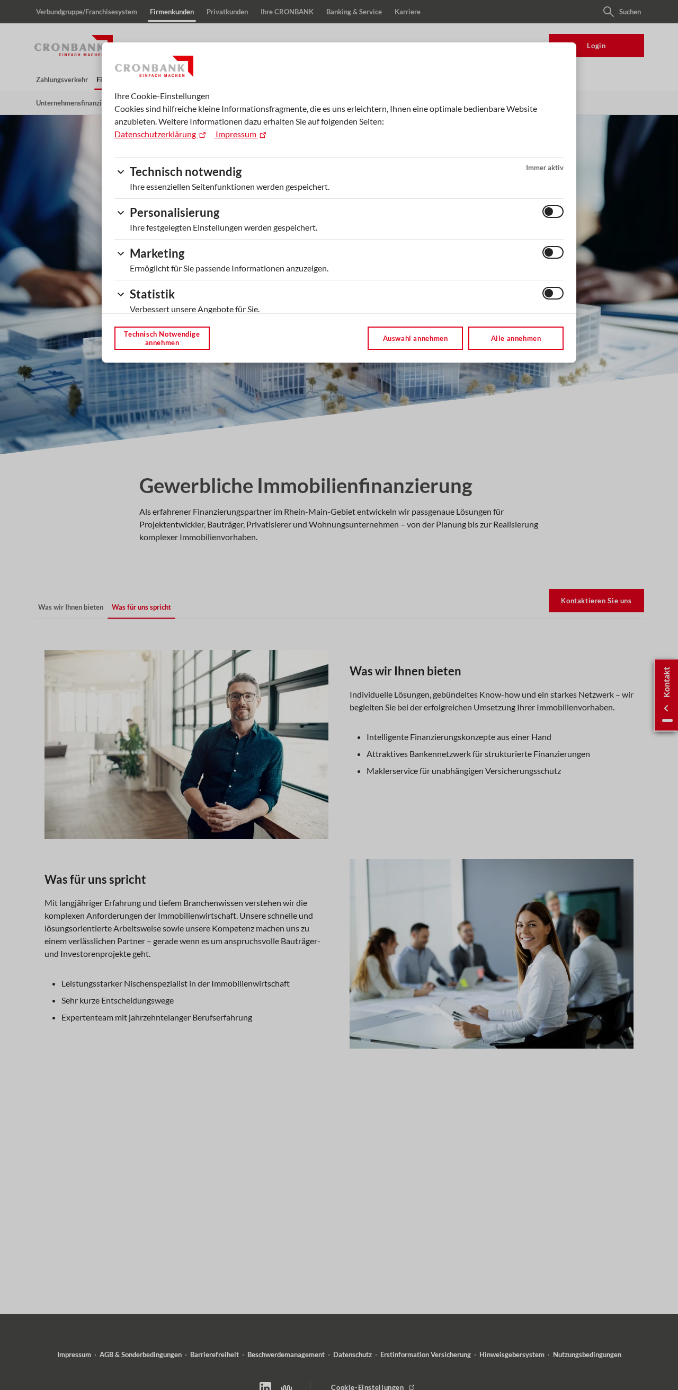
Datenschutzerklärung (156, 134)
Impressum (236, 134)
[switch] (553, 211)
